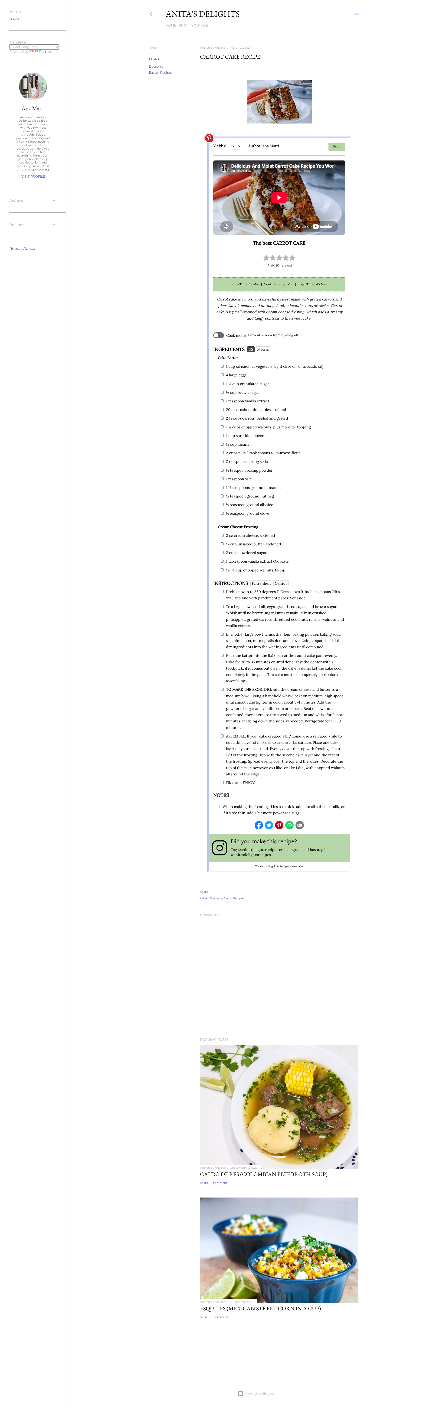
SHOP (184, 25)
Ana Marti (33, 108)
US (250, 349)
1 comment (219, 1182)
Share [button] (153, 48)
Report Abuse (22, 248)
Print (337, 146)
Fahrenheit (261, 583)
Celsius (281, 583)
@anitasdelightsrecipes (258, 849)
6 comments (220, 1317)
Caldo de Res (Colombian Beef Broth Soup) (264, 1174)
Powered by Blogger (259, 1393)
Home (171, 25)
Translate (46, 52)
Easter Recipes (161, 72)
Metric (263, 349)
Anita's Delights (203, 13)
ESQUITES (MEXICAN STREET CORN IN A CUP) (260, 1308)
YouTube (199, 25)
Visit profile (33, 176)
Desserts (156, 66)
